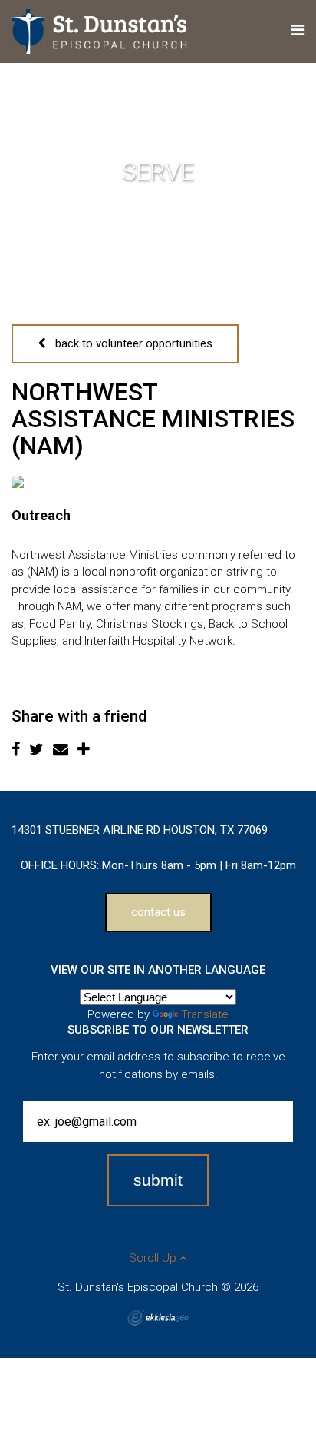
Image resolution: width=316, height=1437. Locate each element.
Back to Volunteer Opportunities (129, 343)
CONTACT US (158, 912)
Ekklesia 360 (158, 1318)
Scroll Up (154, 1258)
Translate (205, 1014)
